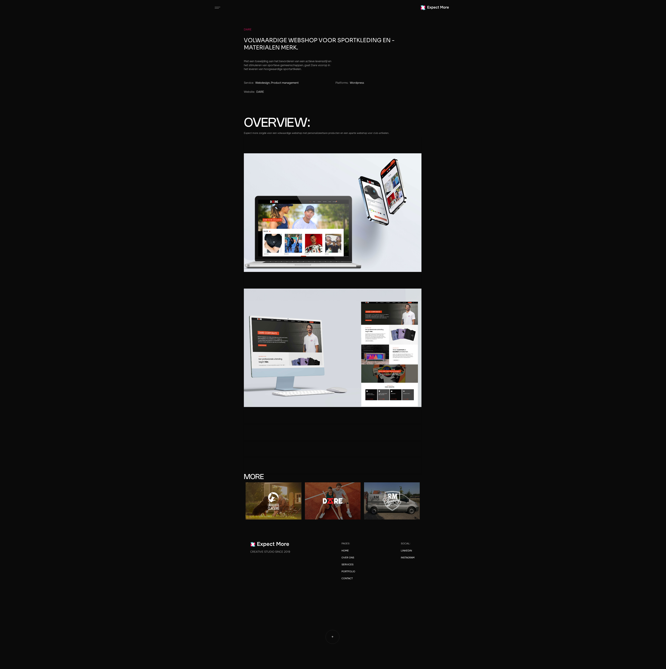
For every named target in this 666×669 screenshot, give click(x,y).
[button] (217, 7)
